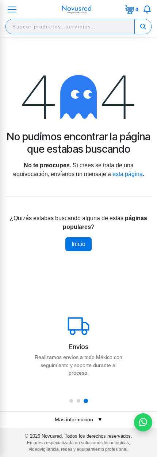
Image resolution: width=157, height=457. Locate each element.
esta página (127, 174)
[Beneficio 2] (78, 401)
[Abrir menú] (12, 9)
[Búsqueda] (142, 26)
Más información (79, 419)
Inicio (78, 244)
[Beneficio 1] (71, 401)
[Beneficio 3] (86, 401)
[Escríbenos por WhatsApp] (143, 422)
